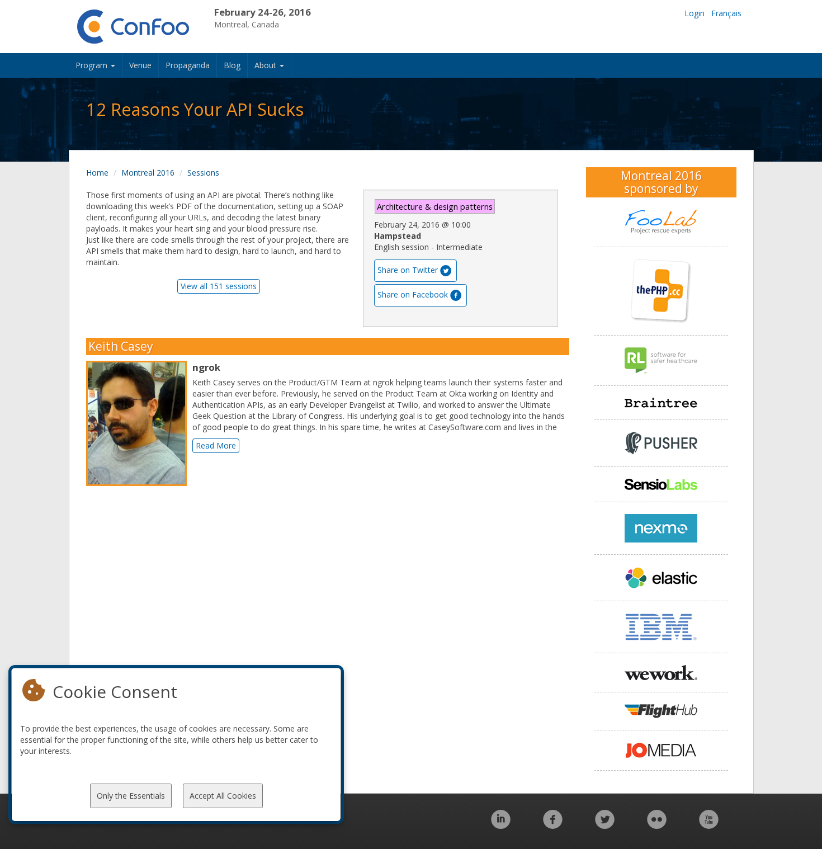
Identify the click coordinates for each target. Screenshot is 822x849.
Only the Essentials (131, 795)
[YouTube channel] (709, 825)
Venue (140, 65)
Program (92, 65)
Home (97, 172)
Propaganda (188, 65)
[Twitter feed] (605, 825)
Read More (216, 445)
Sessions (203, 172)
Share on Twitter (407, 270)
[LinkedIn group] (501, 825)
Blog (232, 65)
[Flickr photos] (657, 825)
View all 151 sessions (219, 286)
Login (694, 13)
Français (726, 13)
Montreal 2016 (147, 172)
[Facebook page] (553, 825)
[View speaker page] (139, 423)
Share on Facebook (412, 294)
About (266, 65)
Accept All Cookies (223, 795)
